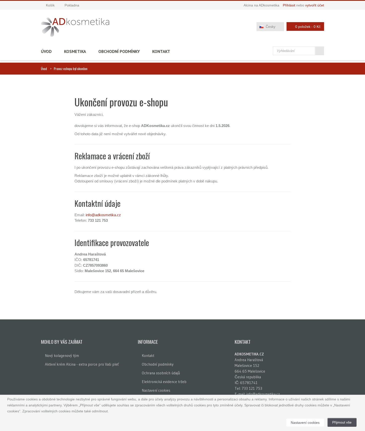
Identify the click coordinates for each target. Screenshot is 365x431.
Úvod (46, 51)
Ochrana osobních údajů (161, 373)
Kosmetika (75, 51)
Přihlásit (289, 5)
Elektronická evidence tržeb (164, 381)
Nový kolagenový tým (62, 355)
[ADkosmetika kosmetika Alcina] (75, 27)
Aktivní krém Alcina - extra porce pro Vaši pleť (82, 364)
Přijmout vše (342, 422)
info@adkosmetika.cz (103, 215)
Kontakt (161, 51)
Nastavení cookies (156, 390)
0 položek (308, 27)
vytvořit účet (314, 5)
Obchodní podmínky (119, 51)
